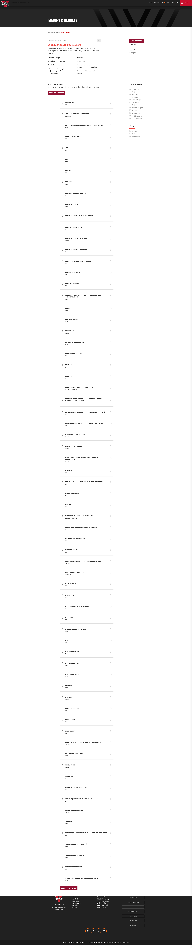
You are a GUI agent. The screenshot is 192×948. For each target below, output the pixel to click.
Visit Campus (133, 916)
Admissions (76, 899)
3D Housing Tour (133, 911)
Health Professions (55, 65)
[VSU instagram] (98, 931)
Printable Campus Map (133, 902)
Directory (156, 2)
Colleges (132, 53)
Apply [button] (162, 2)
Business (80, 58)
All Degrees (137, 41)
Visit (173, 2)
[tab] (86, 103)
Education (81, 61)
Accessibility (101, 897)
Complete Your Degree (56, 61)
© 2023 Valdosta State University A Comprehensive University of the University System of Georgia (96, 942)
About (74, 897)
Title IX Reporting (103, 899)
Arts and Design (54, 58)
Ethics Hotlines (102, 903)
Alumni (74, 907)
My (151, 2)
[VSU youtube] (104, 931)
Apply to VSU (133, 920)
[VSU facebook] (87, 931)
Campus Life (76, 903)
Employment (101, 907)
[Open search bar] (177, 2)
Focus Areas (133, 50)
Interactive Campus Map (133, 907)
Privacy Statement (103, 901)
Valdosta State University (54, 32)
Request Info (133, 897)
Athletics (75, 905)
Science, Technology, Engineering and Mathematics (56, 71)
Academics (76, 901)
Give (168, 2)
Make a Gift (133, 925)
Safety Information (103, 905)
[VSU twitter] (93, 931)
